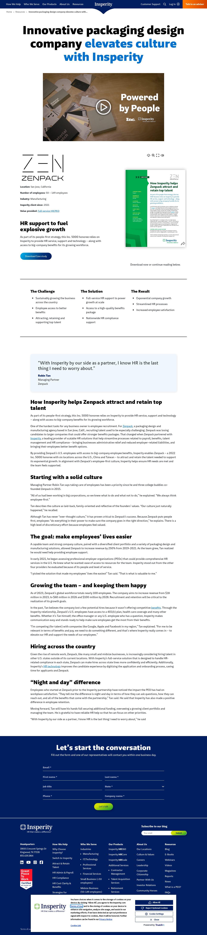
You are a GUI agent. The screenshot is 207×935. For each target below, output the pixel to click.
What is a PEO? (173, 887)
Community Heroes (147, 890)
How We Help (13, 4)
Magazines (170, 870)
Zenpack (128, 426)
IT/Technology (90, 859)
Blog (167, 849)
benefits (156, 607)
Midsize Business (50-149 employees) (91, 890)
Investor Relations (146, 885)
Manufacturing (90, 853)
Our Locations (144, 849)
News (168, 881)
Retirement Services (117, 890)
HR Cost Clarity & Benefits (61, 885)
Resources (78, 4)
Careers (141, 859)
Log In (172, 4)
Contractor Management (118, 872)
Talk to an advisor (195, 4)
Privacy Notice (105, 919)
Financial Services (92, 873)
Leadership (142, 865)
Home (9, 11)
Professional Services (89, 866)
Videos (168, 865)
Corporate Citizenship (142, 872)
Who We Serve (31, 4)
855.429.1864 (26, 855)
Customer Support (150, 4)
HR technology (52, 666)
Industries (85, 849)
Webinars (170, 859)
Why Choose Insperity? (59, 851)
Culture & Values (145, 854)
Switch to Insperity (62, 858)
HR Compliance (60, 877)
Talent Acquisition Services (120, 881)
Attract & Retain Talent (61, 865)
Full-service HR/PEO (48, 211)
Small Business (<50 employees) (91, 881)
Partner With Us (145, 879)
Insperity (35, 438)
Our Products (49, 4)
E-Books (169, 854)
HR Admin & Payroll (62, 872)
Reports (169, 876)
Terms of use (26, 929)
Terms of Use (77, 906)
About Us (65, 4)
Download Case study (36, 256)
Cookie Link (76, 925)
